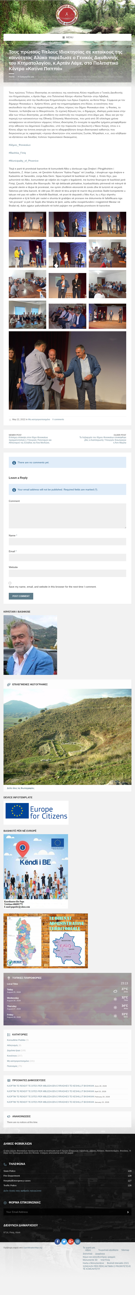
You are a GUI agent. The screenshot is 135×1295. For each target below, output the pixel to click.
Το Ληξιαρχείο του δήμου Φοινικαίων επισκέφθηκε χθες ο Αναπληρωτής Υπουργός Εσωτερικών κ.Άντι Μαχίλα (102, 440)
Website (13, 567)
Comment (14, 501)
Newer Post (15, 435)
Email (13, 551)
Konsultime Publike (16, 1040)
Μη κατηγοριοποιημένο (39, 419)
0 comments (58, 419)
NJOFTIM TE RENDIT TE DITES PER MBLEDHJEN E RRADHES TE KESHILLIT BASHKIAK (50, 1086)
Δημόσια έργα (13, 1050)
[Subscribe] (128, 1212)
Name (13, 535)
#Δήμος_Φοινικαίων (20, 144)
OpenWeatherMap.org (32, 1248)
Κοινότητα (12, 1056)
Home (12, 77)
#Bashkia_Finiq (17, 152)
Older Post (120, 435)
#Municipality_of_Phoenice (23, 160)
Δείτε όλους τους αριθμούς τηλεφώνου (22, 1191)
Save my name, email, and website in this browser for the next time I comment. (53, 586)
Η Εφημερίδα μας (26, 77)
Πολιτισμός (12, 1066)
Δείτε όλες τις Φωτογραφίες (20, 788)
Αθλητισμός (12, 1045)
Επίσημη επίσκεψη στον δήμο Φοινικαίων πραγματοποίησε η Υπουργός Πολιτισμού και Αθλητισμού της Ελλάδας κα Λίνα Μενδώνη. (30, 440)
